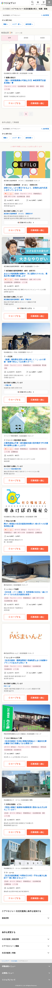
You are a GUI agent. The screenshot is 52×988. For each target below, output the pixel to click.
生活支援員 (14, 961)
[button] (26, 71)
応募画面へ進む (37, 103)
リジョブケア (5, 961)
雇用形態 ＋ (29, 24)
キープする (16, 103)
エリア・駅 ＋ (16, 24)
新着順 (26, 38)
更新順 (42, 38)
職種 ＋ (6, 24)
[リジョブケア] (8, 3)
